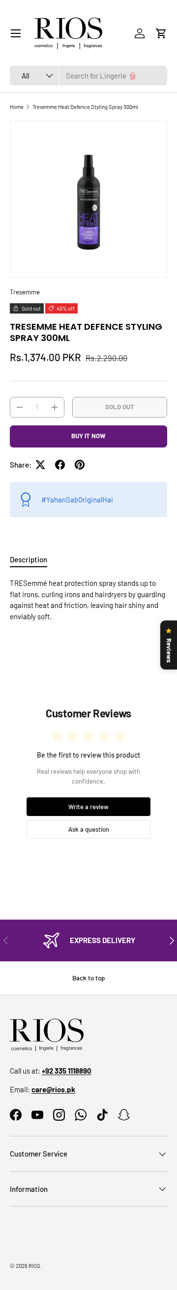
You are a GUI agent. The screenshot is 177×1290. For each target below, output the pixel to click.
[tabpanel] (88, 600)
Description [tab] (28, 559)
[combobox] (88, 75)
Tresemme (25, 292)
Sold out (119, 407)
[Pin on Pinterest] (79, 464)
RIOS (34, 1266)
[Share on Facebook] (60, 464)
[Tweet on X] (40, 464)
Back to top (88, 978)
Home (17, 106)
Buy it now (88, 436)
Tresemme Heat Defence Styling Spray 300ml (85, 106)
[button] (161, 33)
